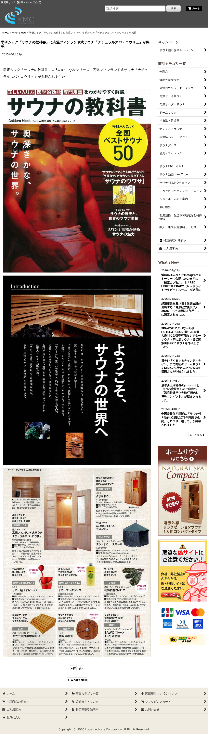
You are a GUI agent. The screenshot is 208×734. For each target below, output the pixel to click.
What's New (78, 679)
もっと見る (196, 435)
